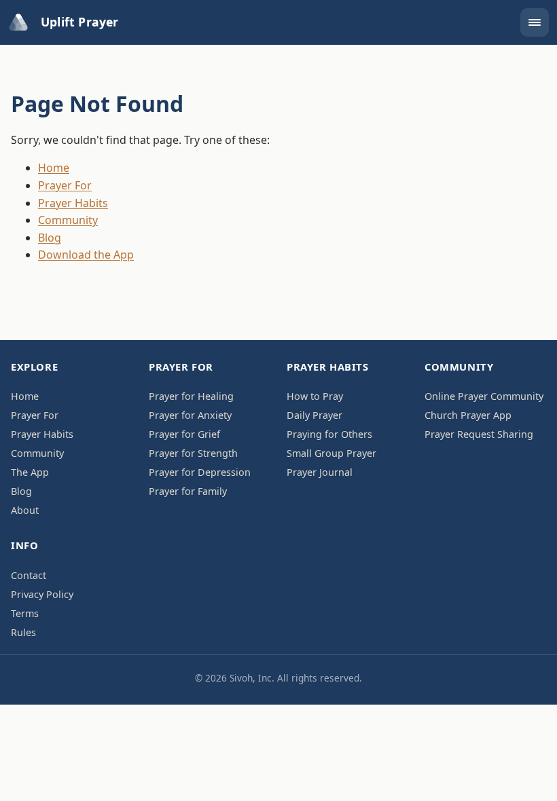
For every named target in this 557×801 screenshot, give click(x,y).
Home (53, 167)
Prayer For (65, 185)
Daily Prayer (314, 415)
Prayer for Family (188, 491)
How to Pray (315, 396)
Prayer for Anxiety (190, 415)
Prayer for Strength (193, 453)
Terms (25, 613)
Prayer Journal (320, 472)
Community (68, 219)
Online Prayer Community (484, 396)
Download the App (86, 254)
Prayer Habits (73, 202)
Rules (23, 632)
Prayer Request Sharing (479, 434)
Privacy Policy (42, 594)
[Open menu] (534, 22)
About (25, 510)
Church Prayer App (468, 415)
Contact (28, 575)
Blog (49, 237)
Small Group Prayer (331, 453)
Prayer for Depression (200, 472)
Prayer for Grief (184, 434)
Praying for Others (329, 434)
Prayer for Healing (191, 396)
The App (30, 472)
